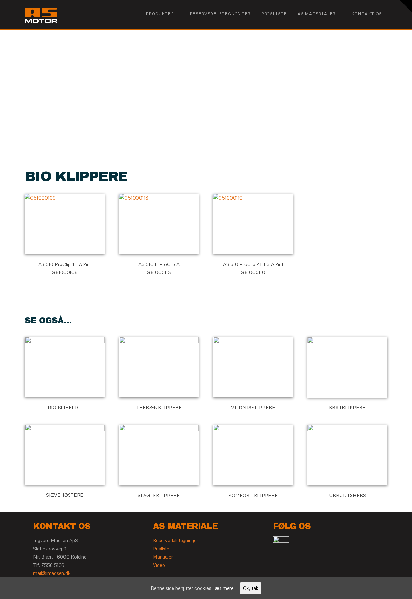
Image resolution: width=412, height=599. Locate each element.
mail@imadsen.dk (51, 573)
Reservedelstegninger (175, 540)
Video (159, 565)
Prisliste (161, 548)
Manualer (163, 556)
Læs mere (223, 588)
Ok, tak (250, 588)
